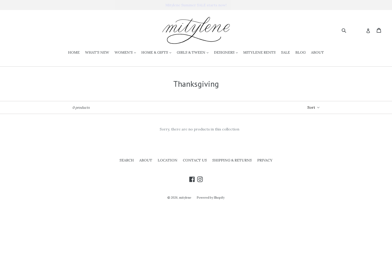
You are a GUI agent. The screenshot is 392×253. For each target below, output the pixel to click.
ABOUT (317, 52)
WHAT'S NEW (97, 52)
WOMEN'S (126, 52)
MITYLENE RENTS (259, 52)
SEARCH (127, 160)
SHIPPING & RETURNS (232, 160)
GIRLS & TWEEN (194, 52)
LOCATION (167, 160)
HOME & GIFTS (157, 52)
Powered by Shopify (211, 198)
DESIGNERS (227, 52)
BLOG (300, 52)
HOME (74, 52)
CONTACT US (195, 160)
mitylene (185, 198)
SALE (285, 52)
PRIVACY (264, 160)
